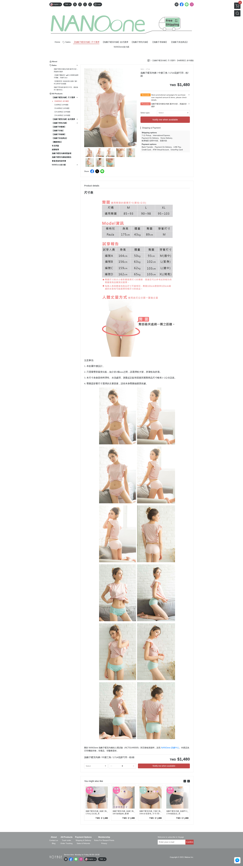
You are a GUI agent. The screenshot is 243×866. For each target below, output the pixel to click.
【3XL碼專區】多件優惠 (62, 115)
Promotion (145, 104)
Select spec (145, 113)
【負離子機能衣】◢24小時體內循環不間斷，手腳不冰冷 (66, 76)
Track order (66, 840)
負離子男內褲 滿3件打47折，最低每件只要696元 (66, 88)
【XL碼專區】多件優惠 (61, 108)
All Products (67, 837)
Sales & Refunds (83, 843)
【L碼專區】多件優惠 (61, 105)
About (54, 837)
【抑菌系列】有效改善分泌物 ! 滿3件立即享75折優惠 (65, 82)
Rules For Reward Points (104, 840)
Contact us (53, 840)
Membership (104, 837)
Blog (53, 843)
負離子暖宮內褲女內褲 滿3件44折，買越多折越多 (66, 70)
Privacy (104, 843)
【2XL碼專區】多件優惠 (62, 112)
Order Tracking (66, 843)
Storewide (146, 95)
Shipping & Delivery (83, 840)
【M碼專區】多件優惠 (61, 101)
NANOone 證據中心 (170, 748)
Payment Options (83, 837)
